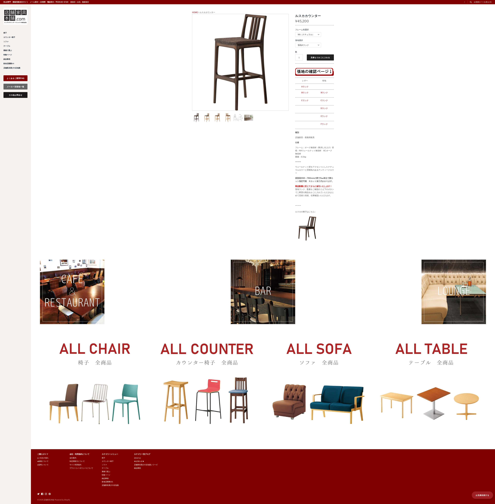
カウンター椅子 (9, 37)
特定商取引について (77, 461)
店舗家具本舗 (49, 500)
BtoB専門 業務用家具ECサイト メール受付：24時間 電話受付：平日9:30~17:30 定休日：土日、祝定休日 (46, 2)
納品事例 (6, 59)
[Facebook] (42, 494)
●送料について (42, 465)
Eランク (324, 116)
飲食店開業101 (8, 63)
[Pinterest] (50, 494)
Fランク (324, 124)
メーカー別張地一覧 (15, 87)
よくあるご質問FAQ (15, 78)
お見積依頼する (482, 495)
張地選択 (299, 40)
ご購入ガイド (42, 454)
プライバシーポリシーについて (81, 468)
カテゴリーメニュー (110, 454)
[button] (283, 62)
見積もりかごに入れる (320, 57)
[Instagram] (46, 494)
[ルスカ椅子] (307, 218)
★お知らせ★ (139, 461)
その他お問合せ (15, 95)
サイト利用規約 (75, 465)
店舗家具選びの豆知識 (11, 68)
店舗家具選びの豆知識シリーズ (146, 465)
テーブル (6, 46)
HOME (195, 12)
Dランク (324, 108)
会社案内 (73, 458)
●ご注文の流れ (43, 458)
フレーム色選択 (302, 30)
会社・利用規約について (79, 454)
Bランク (304, 92)
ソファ (6, 42)
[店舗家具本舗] (15, 16)
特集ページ (7, 55)
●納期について (42, 461)
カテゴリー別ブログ (142, 454)
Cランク (304, 100)
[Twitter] (38, 494)
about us (137, 458)
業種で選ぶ (7, 50)
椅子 (5, 33)
